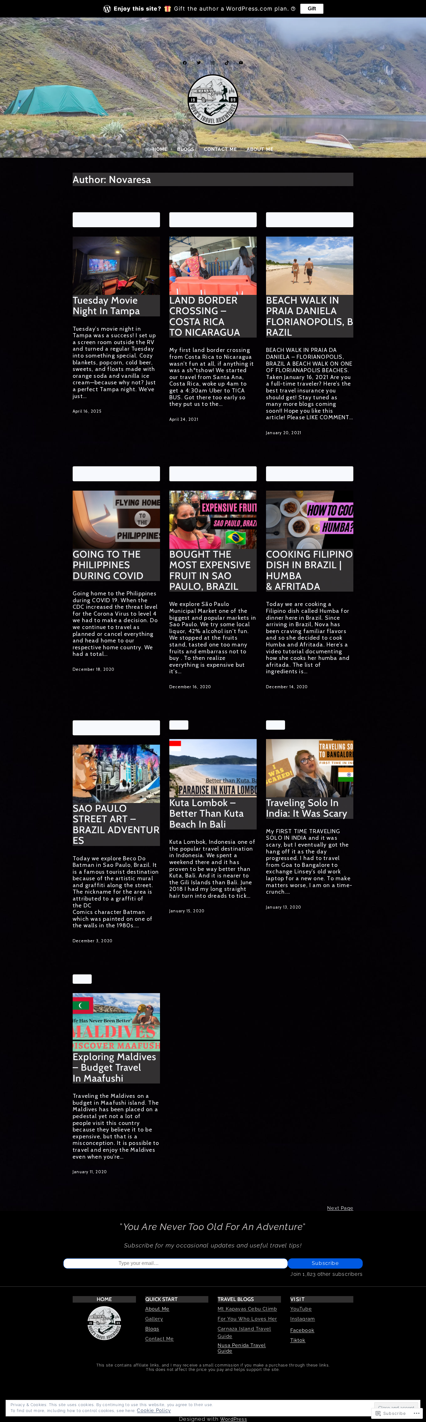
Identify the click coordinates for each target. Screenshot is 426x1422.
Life (142, 217)
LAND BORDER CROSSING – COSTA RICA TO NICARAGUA (204, 316)
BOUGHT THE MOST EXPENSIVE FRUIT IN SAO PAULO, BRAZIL (210, 570)
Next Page (340, 1208)
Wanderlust (131, 222)
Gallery (154, 1319)
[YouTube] (241, 62)
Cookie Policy (154, 1410)
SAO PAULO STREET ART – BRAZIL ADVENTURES (116, 824)
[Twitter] (198, 62)
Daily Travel (119, 217)
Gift (312, 8)
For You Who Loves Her (247, 1319)
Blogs (152, 1329)
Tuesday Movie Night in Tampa (106, 305)
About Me (157, 1309)
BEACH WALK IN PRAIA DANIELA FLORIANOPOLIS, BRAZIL (309, 316)
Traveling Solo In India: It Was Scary (306, 808)
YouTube (301, 1309)
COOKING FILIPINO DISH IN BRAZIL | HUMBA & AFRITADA (309, 570)
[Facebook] (184, 62)
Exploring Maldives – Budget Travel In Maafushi (114, 1067)
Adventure (89, 217)
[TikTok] (227, 62)
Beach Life (315, 217)
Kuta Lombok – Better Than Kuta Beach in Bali (206, 813)
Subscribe (325, 1263)
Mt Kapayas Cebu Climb (247, 1309)
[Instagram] (213, 62)
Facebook (302, 1330)
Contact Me (159, 1339)
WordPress (233, 1419)
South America (229, 471)
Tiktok (298, 1340)
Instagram (302, 1319)
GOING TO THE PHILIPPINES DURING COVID (108, 565)
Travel (106, 222)
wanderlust (116, 476)
